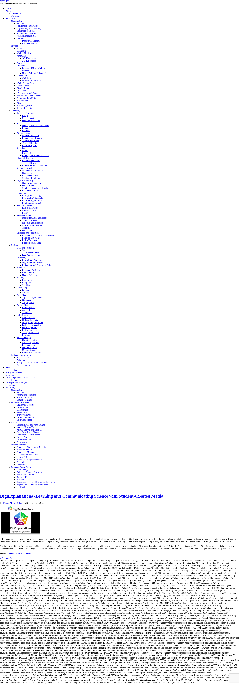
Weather (20, 479)
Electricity (21, 462)
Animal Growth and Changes (29, 430)
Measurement (28, 118)
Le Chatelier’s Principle (32, 198)
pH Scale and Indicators (32, 223)
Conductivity (27, 173)
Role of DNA (28, 272)
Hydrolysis (27, 230)
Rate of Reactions (30, 208)
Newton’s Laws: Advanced (34, 73)
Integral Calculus (29, 43)
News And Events (23, 553)
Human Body (22, 437)
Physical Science (18, 445)
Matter (19, 123)
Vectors (20, 48)
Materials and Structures (27, 455)
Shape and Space (24, 397)
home (8, 367)
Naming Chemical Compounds (35, 125)
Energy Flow (28, 282)
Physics (14, 46)
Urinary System (29, 350)
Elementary (10, 387)
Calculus (20, 38)
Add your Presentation (15, 372)
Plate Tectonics (23, 365)
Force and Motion (24, 450)
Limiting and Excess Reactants (35, 155)
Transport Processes (30, 332)
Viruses (25, 292)
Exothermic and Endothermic (35, 165)
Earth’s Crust (22, 487)
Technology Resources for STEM (20, 377)
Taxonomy (21, 258)
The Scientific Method (32, 253)
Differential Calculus (31, 41)
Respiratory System (30, 345)
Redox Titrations (29, 240)
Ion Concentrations (30, 175)
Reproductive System (31, 352)
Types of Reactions (30, 163)
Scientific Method (24, 420)
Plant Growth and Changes (28, 432)
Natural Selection (29, 275)
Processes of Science (20, 402)
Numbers (21, 23)
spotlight (15, 370)
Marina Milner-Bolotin (13, 503)
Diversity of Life (24, 440)
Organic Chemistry (25, 180)
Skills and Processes (25, 113)
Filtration (26, 130)
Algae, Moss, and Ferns (32, 297)
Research (15, 380)
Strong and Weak (29, 220)
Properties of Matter (25, 452)
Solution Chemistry (25, 168)
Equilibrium (22, 193)
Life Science (16, 422)
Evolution (21, 268)
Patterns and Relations (26, 395)
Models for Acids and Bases (34, 218)
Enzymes (26, 335)
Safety (25, 115)
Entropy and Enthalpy (31, 195)
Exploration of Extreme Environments (33, 484)
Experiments (22, 412)
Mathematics (16, 21)
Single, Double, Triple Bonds (35, 188)
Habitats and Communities (28, 435)
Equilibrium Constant (31, 203)
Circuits (20, 103)
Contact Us (16, 13)
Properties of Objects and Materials (32, 447)
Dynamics (21, 66)
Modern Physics (24, 53)
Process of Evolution (31, 270)
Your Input (10, 375)
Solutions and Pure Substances (35, 170)
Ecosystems (27, 280)
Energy (25, 213)
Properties (26, 128)
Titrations (26, 228)
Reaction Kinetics (24, 205)
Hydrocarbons (28, 185)
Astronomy (21, 360)
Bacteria (25, 290)
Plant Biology (23, 295)
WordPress (10, 385)
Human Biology (24, 337)
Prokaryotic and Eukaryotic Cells (36, 265)
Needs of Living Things (27, 427)
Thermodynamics (24, 85)
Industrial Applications (32, 200)
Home (8, 8)
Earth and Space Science (22, 355)
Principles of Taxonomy (32, 260)
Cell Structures (28, 317)
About (8, 11)
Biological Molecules (31, 325)
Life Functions (28, 307)
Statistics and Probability (27, 33)
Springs (25, 71)
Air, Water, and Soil (25, 474)
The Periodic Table (30, 140)
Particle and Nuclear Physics (29, 95)
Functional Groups (30, 190)
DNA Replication (29, 327)
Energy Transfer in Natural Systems (32, 362)
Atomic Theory (23, 133)
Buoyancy (21, 63)
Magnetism (21, 51)
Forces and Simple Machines (29, 459)
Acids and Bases (24, 215)
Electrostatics (22, 100)
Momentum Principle (31, 81)
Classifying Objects (25, 405)
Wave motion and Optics (27, 93)
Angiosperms (28, 302)
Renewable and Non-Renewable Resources (36, 482)
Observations (22, 407)
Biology (14, 245)
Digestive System (29, 340)
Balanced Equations (31, 160)
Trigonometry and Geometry (29, 28)
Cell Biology (22, 315)
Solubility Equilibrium (31, 178)
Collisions (26, 78)
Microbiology (22, 287)
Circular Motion (24, 88)
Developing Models (25, 417)
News (11, 553)
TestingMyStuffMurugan (16, 382)
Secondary (10, 18)
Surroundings (22, 469)
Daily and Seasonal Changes (29, 472)
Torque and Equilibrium (27, 98)
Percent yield (27, 153)
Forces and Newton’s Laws (34, 68)
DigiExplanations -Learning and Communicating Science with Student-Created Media (81, 496)
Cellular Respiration (31, 320)
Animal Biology (24, 305)
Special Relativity (24, 108)
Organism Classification (32, 263)
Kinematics (21, 56)
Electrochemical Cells (31, 243)
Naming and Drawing (31, 183)
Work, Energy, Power (26, 83)
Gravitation (21, 90)
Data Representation (31, 120)
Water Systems (23, 357)
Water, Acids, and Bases (32, 322)
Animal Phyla (28, 310)
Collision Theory (29, 210)
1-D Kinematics (29, 58)
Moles (25, 150)
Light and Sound (24, 457)
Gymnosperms (28, 300)
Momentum (22, 76)
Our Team (15, 16)
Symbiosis (26, 285)
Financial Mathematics (26, 36)
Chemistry (15, 110)
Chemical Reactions (25, 158)
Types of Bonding (30, 143)
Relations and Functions (27, 26)
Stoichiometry (23, 148)
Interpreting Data (24, 415)
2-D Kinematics (29, 61)
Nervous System (29, 347)
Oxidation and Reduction (28, 233)
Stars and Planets (24, 477)
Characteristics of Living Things (31, 425)
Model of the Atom (30, 135)
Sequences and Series (26, 31)
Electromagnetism (24, 105)
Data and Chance (24, 400)
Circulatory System (30, 342)
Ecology (20, 277)
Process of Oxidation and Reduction (38, 235)
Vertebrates (27, 312)
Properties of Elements (32, 138)
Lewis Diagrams (29, 145)
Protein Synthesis (29, 330)
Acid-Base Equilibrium (32, 225)
